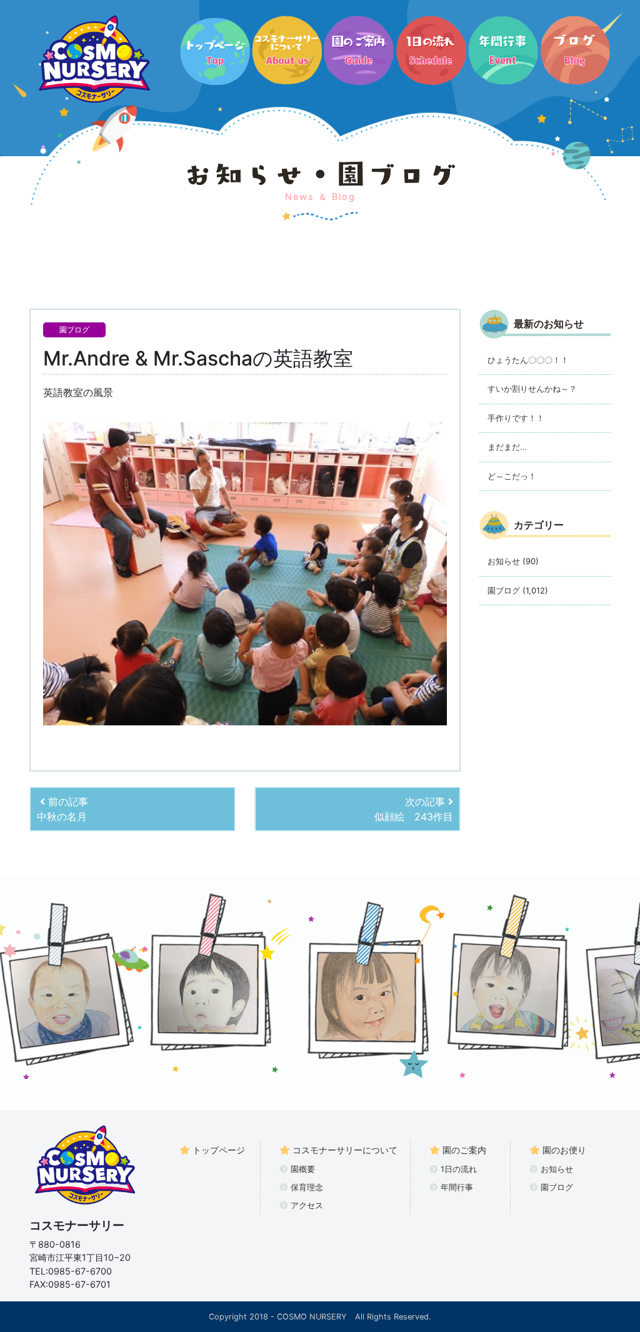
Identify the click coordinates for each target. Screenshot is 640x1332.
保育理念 (307, 1187)
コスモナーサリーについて (345, 1150)
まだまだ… (507, 447)
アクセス (307, 1205)
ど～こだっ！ (512, 476)
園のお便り (564, 1150)
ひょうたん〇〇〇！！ (528, 360)
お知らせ (504, 561)
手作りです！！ (516, 418)
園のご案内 (464, 1150)
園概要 (303, 1169)
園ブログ (74, 329)
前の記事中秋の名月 (62, 809)
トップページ (218, 1150)
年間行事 (457, 1187)
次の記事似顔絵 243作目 (413, 809)
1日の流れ (459, 1169)
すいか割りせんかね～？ (532, 389)
